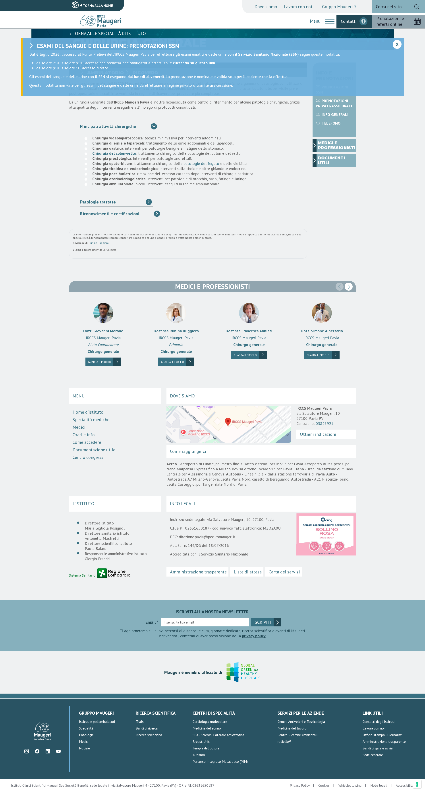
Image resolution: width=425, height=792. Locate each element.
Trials (140, 721)
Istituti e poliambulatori (97, 721)
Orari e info (84, 435)
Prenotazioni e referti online (390, 21)
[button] (329, 21)
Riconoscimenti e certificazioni (109, 214)
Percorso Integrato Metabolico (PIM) (220, 761)
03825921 (324, 423)
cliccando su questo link (194, 62)
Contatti (349, 21)
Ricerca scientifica (149, 735)
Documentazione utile (94, 450)
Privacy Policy (299, 785)
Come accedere (87, 442)
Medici (79, 427)
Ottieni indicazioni (318, 434)
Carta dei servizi (284, 572)
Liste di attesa (248, 572)
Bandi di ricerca (147, 728)
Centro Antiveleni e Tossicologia (301, 721)
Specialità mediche (91, 419)
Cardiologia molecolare (210, 721)
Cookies (324, 785)
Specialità (86, 728)
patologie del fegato (201, 163)
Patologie (86, 735)
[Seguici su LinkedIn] (48, 751)
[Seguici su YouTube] (58, 751)
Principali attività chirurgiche (108, 126)
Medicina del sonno (207, 728)
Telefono (331, 123)
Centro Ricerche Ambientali (297, 735)
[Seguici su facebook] (37, 751)
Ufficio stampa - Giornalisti (382, 735)
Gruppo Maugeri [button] (337, 7)
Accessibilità (405, 785)
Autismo (199, 755)
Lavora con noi (298, 7)
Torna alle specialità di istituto (109, 33)
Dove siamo (266, 7)
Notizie (84, 748)
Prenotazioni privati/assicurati (334, 103)
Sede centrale (373, 755)
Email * (151, 622)
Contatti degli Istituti (378, 721)
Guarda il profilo (99, 362)
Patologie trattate (98, 202)
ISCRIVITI (262, 622)
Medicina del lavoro (292, 728)
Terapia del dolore (206, 748)
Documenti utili (331, 160)
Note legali (378, 785)
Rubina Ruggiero (99, 242)
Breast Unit (201, 741)
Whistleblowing (349, 785)
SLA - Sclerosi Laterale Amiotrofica (218, 735)
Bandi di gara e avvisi (378, 748)
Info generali (335, 114)
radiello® (284, 741)
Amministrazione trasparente (198, 572)
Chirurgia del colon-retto (114, 153)
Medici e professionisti (336, 145)
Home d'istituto (88, 412)
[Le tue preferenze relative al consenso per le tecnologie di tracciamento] (417, 784)
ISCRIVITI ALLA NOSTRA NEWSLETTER (212, 611)
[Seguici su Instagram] (26, 751)
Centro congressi (89, 457)
